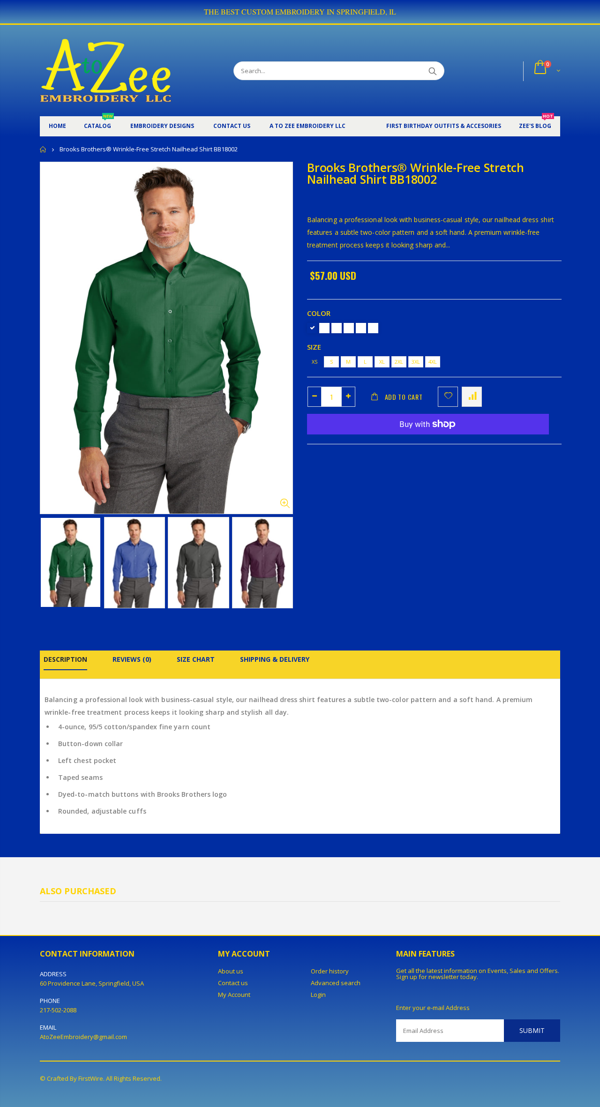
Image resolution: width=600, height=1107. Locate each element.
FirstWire (90, 1078)
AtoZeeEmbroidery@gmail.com (83, 1036)
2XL (399, 361)
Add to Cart (404, 397)
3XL (416, 361)
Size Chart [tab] (196, 659)
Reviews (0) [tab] (131, 659)
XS (314, 361)
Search (432, 71)
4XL (432, 361)
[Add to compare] (472, 397)
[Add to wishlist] (448, 397)
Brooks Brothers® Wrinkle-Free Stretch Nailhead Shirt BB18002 (415, 173)
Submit (532, 1030)
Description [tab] (65, 659)
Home (43, 149)
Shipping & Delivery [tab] (274, 659)
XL (382, 361)
